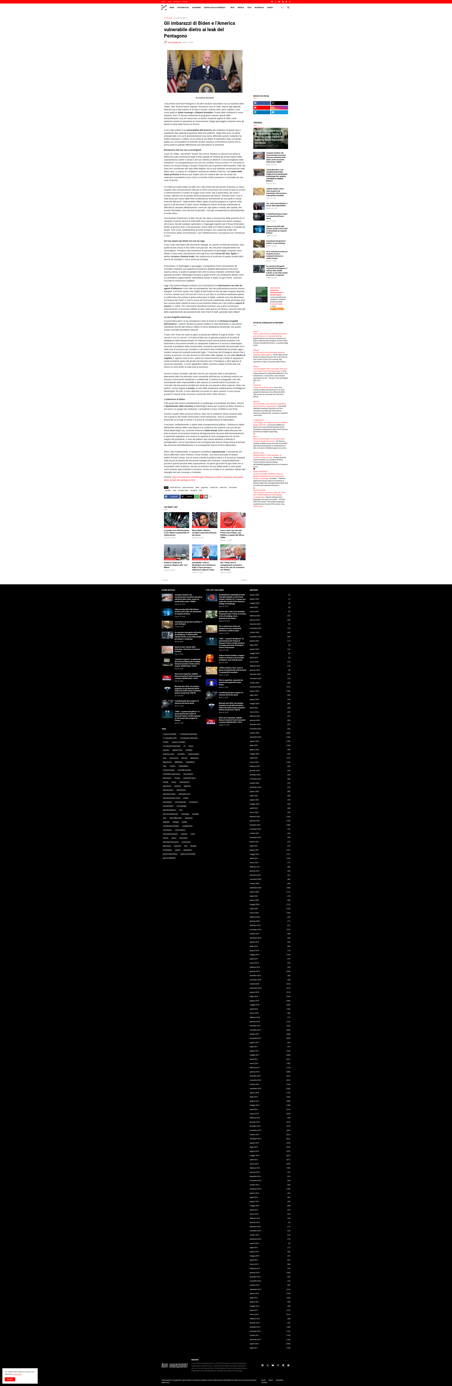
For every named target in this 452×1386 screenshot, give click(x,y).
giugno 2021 (270, 850)
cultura (165, 838)
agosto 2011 (270, 1344)
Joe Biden (168, 490)
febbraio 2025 (270, 666)
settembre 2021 (270, 837)
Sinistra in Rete (258, 453)
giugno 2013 (270, 1252)
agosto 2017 (270, 1042)
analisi (185, 798)
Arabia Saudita (193, 754)
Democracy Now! (259, 490)
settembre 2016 (270, 1088)
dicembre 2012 (270, 1277)
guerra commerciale (188, 854)
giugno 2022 (270, 800)
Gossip (165, 782)
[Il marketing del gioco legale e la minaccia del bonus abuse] (259, 217)
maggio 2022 (270, 804)
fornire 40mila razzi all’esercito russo (184, 294)
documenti (183, 838)
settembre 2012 (270, 1289)
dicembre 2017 (270, 1026)
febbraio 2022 (270, 817)
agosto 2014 (270, 1193)
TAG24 (255, 331)
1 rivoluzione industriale (188, 734)
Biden (197, 487)
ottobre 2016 (270, 1084)
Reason (256, 366)
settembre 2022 (270, 787)
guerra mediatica (169, 858)
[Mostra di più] (211, 497)
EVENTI (270, 7)
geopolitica (204, 487)
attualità (195, 814)
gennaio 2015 (270, 1172)
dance (174, 838)
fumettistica (167, 850)
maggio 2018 (270, 1005)
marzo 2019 (270, 963)
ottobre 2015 (270, 1135)
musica (241, 7)
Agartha (166, 750)
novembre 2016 (270, 1080)
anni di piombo (180, 802)
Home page (168, 18)
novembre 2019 (270, 930)
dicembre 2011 (270, 1327)
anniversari (193, 802)
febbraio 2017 (270, 1068)
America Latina (168, 754)
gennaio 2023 (270, 770)
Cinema (172, 766)
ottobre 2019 (270, 934)
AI (184, 746)
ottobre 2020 (270, 883)
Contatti (185, 2)
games (177, 850)
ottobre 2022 (270, 783)
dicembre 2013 (270, 1227)
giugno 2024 (270, 699)
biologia (176, 822)
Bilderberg (178, 762)
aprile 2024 (270, 708)
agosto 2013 (270, 1243)
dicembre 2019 (270, 925)
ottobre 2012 (270, 1285)
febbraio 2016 (270, 1118)
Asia (164, 758)
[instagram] (289, 2)
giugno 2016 (270, 1101)
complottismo (187, 826)
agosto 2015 (270, 1143)
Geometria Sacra (189, 778)
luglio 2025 (270, 645)
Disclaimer (177, 2)
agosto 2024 (270, 691)
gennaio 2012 (270, 1323)
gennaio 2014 (270, 1222)
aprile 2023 (270, 758)
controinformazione (170, 834)
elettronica (167, 846)
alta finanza (181, 790)
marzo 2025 (270, 662)
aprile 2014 (270, 1210)
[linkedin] (286, 2)
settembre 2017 (270, 1038)
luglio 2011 (270, 1348)
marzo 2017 (270, 1063)
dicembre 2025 (270, 624)
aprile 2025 (270, 657)
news (174, 490)
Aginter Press (177, 750)
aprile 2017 (270, 1059)
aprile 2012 (270, 1310)
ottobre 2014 (270, 1185)
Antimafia (181, 754)
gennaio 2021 (270, 871)
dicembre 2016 (270, 1076)
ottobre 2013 (270, 1235)
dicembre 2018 (270, 975)
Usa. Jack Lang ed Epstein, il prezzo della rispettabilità (276, 204)
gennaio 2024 (270, 720)
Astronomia (174, 758)
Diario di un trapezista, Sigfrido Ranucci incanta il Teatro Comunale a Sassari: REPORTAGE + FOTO (188, 676)
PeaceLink (257, 385)
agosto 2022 (270, 791)
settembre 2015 (270, 1139)
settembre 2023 (270, 737)
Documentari (188, 774)
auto (164, 818)
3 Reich (165, 742)
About (170, 2)
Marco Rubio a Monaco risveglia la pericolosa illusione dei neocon (204, 532)
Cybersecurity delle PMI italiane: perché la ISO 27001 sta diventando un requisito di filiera (277, 229)
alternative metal (169, 794)
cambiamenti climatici (171, 826)
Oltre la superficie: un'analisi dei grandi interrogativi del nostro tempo (231, 682)
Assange (185, 472)
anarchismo (167, 802)
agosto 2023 (270, 741)
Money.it (256, 401)
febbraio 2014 (270, 1218)
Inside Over (223, 487)
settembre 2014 (270, 1189)
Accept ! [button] (10, 1379)
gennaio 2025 (270, 670)
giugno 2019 (270, 950)
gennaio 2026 (270, 620)
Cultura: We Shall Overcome (263, 387)
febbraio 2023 (270, 766)
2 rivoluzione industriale (188, 738)
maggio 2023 (270, 754)
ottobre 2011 (270, 1335)
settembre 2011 (270, 1340)
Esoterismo (167, 778)
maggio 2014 (270, 1206)
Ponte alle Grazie (276, 304)
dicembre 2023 (270, 724)
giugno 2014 (270, 1201)
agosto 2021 (270, 842)
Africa (191, 746)
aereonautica (184, 782)
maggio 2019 (270, 955)
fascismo (177, 846)
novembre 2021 (270, 829)
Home (163, 2)
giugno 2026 (270, 599)
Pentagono (193, 490)
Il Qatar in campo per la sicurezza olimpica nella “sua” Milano (176, 565)
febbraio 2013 (270, 1268)
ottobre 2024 (270, 683)
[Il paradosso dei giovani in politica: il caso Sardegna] (259, 244)
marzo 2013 (270, 1264)
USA (200, 490)
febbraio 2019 (270, 967)
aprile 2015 (270, 1160)
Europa (177, 778)
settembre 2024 (270, 687)
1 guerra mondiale (169, 734)
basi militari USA (176, 818)
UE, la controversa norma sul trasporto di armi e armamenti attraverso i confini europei (276, 255)
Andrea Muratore (180, 18)
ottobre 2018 (270, 984)
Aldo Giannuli (275, 288)
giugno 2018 (270, 1001)
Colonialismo (183, 766)
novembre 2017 (270, 1030)
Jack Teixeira (233, 487)
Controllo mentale (184, 770)
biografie (166, 822)
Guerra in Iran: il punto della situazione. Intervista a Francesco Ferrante (187, 649)
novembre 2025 (270, 628)
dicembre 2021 (270, 825)
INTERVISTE (259, 7)
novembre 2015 (270, 1130)
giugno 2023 (270, 750)
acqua (174, 782)
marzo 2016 (270, 1114)
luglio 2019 (270, 946)
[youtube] (279, 2)
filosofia (193, 846)
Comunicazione (168, 770)
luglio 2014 (270, 1197)
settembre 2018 (270, 988)
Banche (184, 758)
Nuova (165, 580)
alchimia (177, 786)
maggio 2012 (270, 1306)
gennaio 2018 (270, 1022)
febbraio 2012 (270, 1319)
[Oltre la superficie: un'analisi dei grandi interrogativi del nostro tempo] (211, 683)
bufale (184, 822)
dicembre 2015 (270, 1126)
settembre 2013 (270, 1239)
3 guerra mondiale (178, 742)
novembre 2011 (270, 1331)
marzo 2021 (270, 863)
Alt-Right (189, 750)
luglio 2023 (270, 745)
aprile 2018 (270, 1009)
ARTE (232, 7)
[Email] (206, 497)
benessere (188, 818)
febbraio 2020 (270, 917)
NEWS (172, 7)
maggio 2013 (270, 1256)
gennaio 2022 (270, 821)
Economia (196, 7)
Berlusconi (194, 758)
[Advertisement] (270, 52)
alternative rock (184, 794)
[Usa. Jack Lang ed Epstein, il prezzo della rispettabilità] (259, 206)
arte (180, 810)
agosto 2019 (270, 942)
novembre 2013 (270, 1231)
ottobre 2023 (270, 733)
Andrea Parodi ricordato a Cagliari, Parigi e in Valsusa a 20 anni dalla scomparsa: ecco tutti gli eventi (232, 658)
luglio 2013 (270, 1247)
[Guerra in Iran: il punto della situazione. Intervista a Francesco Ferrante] (167, 650)
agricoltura (167, 786)
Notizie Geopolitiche (260, 471)
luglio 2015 (270, 1147)
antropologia (181, 806)
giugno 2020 (270, 900)
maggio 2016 (270, 1105)
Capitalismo (190, 762)
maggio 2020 (270, 904)
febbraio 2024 (270, 716)
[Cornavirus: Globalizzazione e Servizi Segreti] (262, 288)
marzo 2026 (270, 611)
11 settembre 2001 (170, 738)
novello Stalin (207, 177)
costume (184, 834)
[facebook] (272, 2)
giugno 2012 (270, 1302)
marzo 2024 (270, 712)
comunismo (167, 830)
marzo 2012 (270, 1314)
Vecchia (243, 580)
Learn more (17, 1374)
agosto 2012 (270, 1293)
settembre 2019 (270, 938)
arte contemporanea (170, 814)
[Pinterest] (202, 497)
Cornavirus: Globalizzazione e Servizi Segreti (277, 292)
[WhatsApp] (197, 497)
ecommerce (186, 842)
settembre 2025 (270, 637)
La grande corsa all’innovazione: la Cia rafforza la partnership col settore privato (176, 532)
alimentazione (168, 790)
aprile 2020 (270, 909)
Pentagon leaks (183, 490)
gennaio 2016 (270, 1122)
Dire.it (255, 437)
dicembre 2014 (270, 1176)
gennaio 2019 (270, 971)
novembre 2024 (270, 678)
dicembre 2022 (270, 775)
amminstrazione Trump (171, 798)
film (185, 846)
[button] (283, 7)
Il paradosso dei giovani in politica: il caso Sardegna (276, 242)
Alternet (256, 350)
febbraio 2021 (270, 867)
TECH (249, 7)
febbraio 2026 (270, 616)
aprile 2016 (270, 1109)
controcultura (180, 830)
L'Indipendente (258, 420)
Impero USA (214, 487)
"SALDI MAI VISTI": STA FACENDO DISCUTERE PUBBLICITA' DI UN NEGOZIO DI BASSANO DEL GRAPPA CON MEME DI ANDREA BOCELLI (276, 175)
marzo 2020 (270, 913)
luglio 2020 (270, 896)
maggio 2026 (270, 603)
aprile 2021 (270, 858)
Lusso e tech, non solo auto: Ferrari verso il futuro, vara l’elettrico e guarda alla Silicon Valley (232, 534)
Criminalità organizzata (171, 774)
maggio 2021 (270, 854)
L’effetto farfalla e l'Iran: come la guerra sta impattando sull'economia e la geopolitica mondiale (276, 192)
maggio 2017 (270, 1055)
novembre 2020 (270, 879)
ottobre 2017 (270, 1034)
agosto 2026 (270, 595)
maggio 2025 (270, 653)
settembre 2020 (270, 888)
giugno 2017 (270, 1051)
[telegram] (283, 2)
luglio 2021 (270, 846)
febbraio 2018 (270, 1017)
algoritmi (187, 786)
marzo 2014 (270, 1214)
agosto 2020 (270, 892)
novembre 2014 (270, 1180)
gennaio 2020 (270, 921)
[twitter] (275, 2)
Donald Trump (177, 457)
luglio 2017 (270, 1047)
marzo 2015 (270, 1164)
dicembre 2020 (270, 875)
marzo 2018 (270, 1013)
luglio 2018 (270, 996)
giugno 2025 (270, 649)
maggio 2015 (270, 1155)
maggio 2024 (270, 703)
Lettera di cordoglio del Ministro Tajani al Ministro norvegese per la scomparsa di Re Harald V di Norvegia (268, 476)
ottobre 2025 (270, 632)
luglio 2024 (270, 695)
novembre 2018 (270, 980)
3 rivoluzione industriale (171, 746)
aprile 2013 (270, 1260)
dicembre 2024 (270, 674)
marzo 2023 (270, 762)
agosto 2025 (270, 641)
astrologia (185, 814)
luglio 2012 (270, 1298)
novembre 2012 (270, 1281)
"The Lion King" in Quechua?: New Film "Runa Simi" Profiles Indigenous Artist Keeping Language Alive (269, 495)
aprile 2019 (270, 959)
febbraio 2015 (270, 1168)
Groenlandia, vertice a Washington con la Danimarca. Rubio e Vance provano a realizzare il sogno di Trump (204, 566)
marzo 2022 (270, 812)
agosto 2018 (270, 992)
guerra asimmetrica (170, 854)
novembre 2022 (270, 779)
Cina (164, 766)
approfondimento (188, 487)
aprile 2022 (270, 808)
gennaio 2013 (270, 1273)
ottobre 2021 (270, 833)
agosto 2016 (270, 1093)
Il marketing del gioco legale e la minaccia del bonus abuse (276, 216)
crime (193, 834)
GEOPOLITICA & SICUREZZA (214, 7)
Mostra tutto (258, 506)
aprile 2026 (270, 607)
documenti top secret (170, 842)
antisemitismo (168, 806)
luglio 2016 (270, 1097)
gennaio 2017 (270, 1072)
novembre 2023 (270, 729)
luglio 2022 (270, 796)
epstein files (183, 7)
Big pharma (167, 762)
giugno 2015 (270, 1151)
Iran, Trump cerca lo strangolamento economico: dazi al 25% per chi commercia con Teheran (232, 566)
